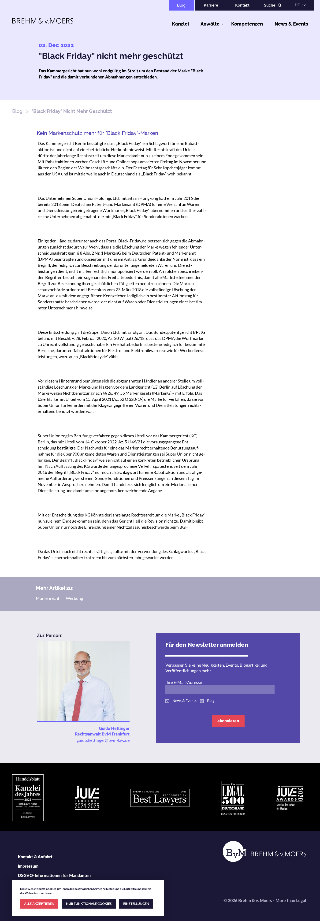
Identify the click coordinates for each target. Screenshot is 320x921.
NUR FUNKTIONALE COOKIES (89, 904)
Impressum (28, 866)
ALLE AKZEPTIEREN (39, 904)
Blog (181, 5)
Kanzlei (180, 24)
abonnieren (228, 720)
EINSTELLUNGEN (136, 904)
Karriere (211, 5)
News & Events (291, 24)
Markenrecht (48, 598)
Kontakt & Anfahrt (35, 857)
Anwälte (210, 24)
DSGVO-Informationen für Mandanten (54, 876)
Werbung (74, 598)
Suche (269, 5)
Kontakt (242, 5)
